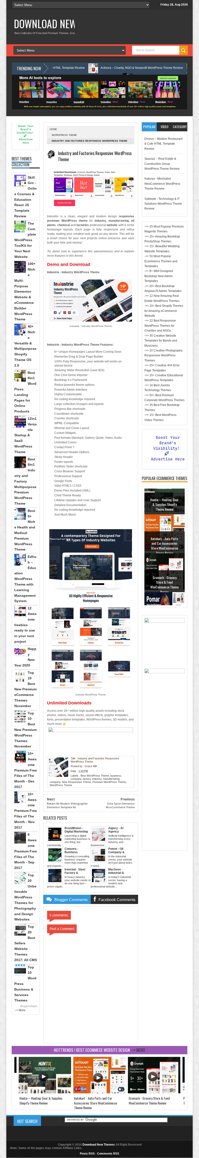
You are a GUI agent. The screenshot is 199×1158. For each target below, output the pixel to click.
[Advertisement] (164, 775)
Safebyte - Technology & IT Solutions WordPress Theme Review (163, 204)
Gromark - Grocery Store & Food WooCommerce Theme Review (164, 559)
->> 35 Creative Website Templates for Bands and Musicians (160, 340)
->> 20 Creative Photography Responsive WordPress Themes (163, 355)
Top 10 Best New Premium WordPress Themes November (25, 729)
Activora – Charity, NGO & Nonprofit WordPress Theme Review (110, 68)
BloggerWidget (28, 1006)
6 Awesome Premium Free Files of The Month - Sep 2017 (25, 851)
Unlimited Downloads (69, 703)
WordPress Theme (64, 135)
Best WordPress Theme (95, 775)
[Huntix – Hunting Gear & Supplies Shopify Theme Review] (45, 1092)
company (76, 778)
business (115, 775)
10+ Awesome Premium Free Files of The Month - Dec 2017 (25, 770)
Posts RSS (87, 1153)
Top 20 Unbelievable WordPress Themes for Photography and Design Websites (25, 897)
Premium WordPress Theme (109, 782)
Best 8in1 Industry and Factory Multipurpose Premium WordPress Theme (25, 481)
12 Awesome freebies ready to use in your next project (25, 624)
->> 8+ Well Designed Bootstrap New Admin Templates (158, 276)
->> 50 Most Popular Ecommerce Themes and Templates (160, 261)
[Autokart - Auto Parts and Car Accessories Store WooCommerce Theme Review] (99, 1092)
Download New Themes (61, 23)
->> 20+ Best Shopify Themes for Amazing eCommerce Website (163, 310)
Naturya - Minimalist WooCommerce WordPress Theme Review (162, 183)
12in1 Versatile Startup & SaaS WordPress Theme (25, 435)
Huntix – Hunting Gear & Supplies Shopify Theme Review (40, 1100)
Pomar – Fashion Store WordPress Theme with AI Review (164, 595)
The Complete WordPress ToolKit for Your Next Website (25, 240)
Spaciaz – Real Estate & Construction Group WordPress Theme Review (162, 163)
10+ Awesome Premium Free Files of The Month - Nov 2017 (25, 810)
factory (87, 778)
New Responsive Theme (76, 782)
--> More (19, 1010)
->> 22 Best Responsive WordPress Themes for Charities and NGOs (160, 325)
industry (96, 778)
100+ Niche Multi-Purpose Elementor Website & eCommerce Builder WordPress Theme (24, 291)
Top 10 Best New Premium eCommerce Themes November (25, 689)
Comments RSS (108, 1153)
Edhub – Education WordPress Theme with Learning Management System (25, 579)
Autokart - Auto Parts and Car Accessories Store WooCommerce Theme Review (164, 520)
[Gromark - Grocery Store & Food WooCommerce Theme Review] (154, 1092)
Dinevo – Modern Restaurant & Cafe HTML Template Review (163, 143)
